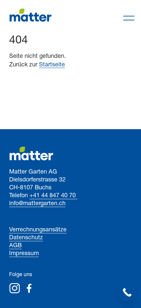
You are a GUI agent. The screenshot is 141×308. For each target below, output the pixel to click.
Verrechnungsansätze (38, 230)
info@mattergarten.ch (37, 204)
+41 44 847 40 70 (53, 196)
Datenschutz (26, 238)
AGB (15, 246)
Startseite (52, 65)
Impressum (24, 254)
